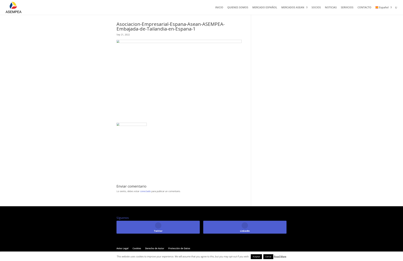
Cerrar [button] (268, 256)
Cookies (137, 248)
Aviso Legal (122, 248)
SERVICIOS (347, 7)
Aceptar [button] (256, 256)
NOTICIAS (331, 7)
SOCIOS (316, 7)
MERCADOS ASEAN (292, 7)
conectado (145, 191)
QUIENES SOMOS (237, 7)
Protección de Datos (179, 248)
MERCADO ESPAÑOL (264, 7)
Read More (280, 256)
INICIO (219, 7)
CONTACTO (364, 7)
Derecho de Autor (154, 248)
